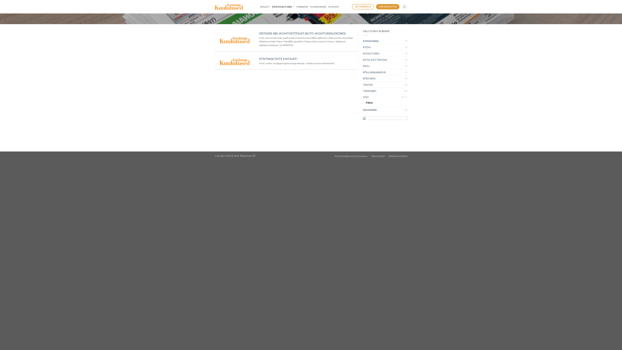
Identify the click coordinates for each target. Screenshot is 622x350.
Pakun (369, 102)
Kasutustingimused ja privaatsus (351, 156)
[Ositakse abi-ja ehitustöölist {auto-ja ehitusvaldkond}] (235, 40)
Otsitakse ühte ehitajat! (278, 59)
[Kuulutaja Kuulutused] (229, 7)
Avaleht (265, 7)
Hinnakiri (302, 7)
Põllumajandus (374, 72)
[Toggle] (406, 97)
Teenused (369, 90)
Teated (368, 84)
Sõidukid (369, 78)
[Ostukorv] (404, 6)
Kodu (367, 47)
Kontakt (333, 7)
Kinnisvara (371, 40)
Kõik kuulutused (282, 7)
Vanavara (370, 109)
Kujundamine (318, 7)
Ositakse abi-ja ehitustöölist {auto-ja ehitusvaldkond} (302, 33)
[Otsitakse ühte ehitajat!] (235, 62)
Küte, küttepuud (375, 59)
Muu (366, 65)
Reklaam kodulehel (397, 156)
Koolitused (371, 53)
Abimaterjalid (378, 156)
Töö (366, 97)
